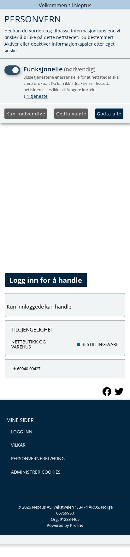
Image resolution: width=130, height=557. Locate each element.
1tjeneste (35, 96)
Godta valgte (71, 114)
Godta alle (109, 114)
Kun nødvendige (25, 114)
